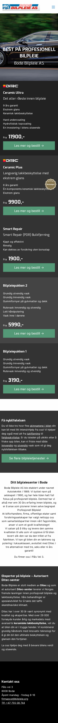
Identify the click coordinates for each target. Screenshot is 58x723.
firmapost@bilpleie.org (15, 698)
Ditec (43, 585)
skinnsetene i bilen (40, 425)
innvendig (7, 445)
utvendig (22, 445)
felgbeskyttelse (10, 437)
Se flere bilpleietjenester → (29, 458)
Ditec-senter (24, 589)
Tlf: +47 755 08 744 (13, 702)
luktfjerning (33, 433)
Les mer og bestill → (29, 145)
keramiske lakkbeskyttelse (30, 623)
